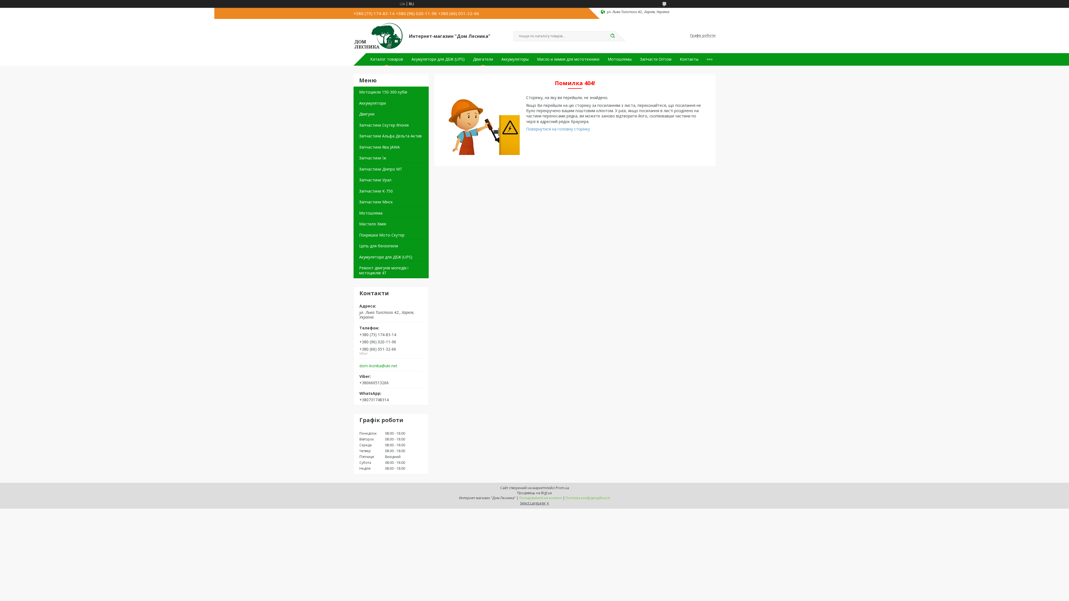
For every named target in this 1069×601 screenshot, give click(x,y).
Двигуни (366, 114)
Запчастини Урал (375, 180)
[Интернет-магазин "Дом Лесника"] (379, 36)
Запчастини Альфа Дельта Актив (390, 136)
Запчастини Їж (372, 158)
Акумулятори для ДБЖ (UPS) (438, 59)
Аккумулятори (372, 103)
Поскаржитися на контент (540, 498)
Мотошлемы (620, 59)
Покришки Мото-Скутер (381, 235)
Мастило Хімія (372, 223)
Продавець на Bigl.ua (534, 493)
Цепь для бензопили (378, 245)
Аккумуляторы (515, 59)
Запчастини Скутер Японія (384, 125)
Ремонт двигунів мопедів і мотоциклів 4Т (383, 270)
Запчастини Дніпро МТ (380, 169)
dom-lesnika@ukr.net (378, 365)
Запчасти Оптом (655, 59)
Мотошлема (371, 213)
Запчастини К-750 (376, 191)
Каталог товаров (386, 59)
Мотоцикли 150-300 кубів (383, 92)
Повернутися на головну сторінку (558, 129)
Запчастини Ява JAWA (379, 147)
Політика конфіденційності (588, 498)
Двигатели (483, 59)
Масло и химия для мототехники (568, 59)
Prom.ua (562, 488)
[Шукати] (612, 36)
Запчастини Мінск (376, 202)
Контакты (689, 59)
